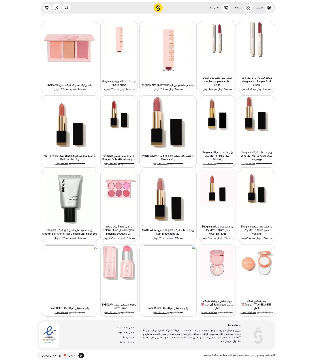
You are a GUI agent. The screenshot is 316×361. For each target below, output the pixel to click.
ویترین (259, 8)
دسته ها (238, 8)
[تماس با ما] (226, 8)
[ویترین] (269, 8)
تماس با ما (214, 8)
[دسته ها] (248, 8)
